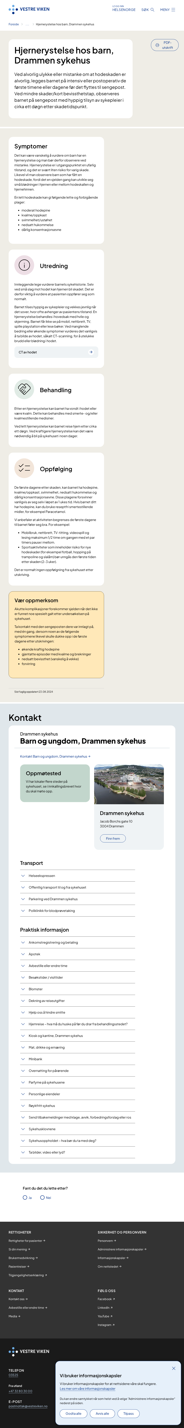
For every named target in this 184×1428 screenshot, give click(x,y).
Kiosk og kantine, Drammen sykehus (56, 1036)
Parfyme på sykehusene (47, 1082)
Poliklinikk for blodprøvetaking (52, 910)
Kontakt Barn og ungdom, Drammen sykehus (53, 756)
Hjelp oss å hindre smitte (47, 1012)
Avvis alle (102, 1413)
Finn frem (113, 838)
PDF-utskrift (167, 45)
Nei (48, 1198)
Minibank (35, 1059)
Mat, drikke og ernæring (47, 1047)
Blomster (36, 989)
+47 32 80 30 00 (20, 1391)
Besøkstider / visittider (46, 977)
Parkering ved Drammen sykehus (53, 899)
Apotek (34, 954)
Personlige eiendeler (44, 1094)
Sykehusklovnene (42, 1129)
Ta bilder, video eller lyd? (47, 1152)
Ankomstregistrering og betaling (53, 942)
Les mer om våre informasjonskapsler (87, 1388)
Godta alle (73, 1413)
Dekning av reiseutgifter (47, 1001)
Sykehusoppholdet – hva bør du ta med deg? (62, 1140)
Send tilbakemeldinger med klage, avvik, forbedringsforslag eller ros (80, 1117)
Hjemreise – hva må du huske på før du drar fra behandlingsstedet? (78, 1024)
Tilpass (128, 1413)
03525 (13, 1375)
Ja (30, 1198)
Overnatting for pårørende (49, 1070)
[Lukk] (174, 1368)
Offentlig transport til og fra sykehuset (57, 887)
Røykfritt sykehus (42, 1105)
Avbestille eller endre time (48, 966)
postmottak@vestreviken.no (28, 1406)
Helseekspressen (42, 875)
